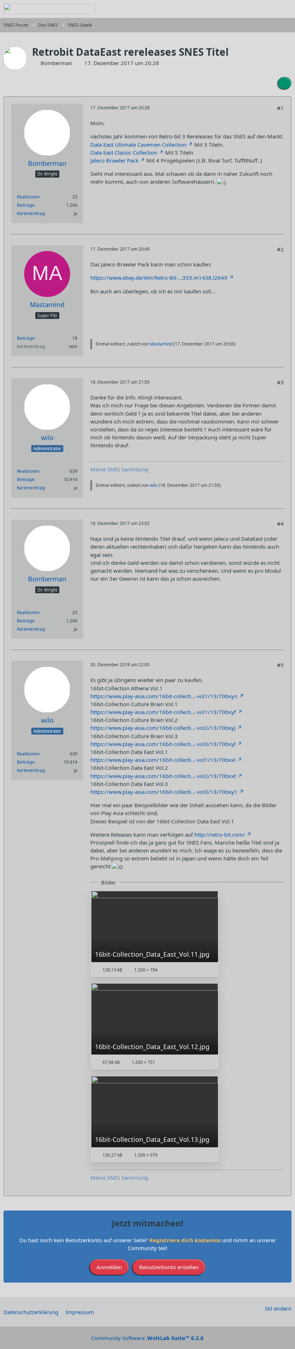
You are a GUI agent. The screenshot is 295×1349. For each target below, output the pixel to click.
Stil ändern (278, 1308)
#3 (280, 382)
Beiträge (25, 205)
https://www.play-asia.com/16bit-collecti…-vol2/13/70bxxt (163, 775)
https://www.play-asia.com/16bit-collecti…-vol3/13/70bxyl (163, 743)
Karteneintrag (31, 213)
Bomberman (56, 63)
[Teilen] (284, 83)
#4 (280, 523)
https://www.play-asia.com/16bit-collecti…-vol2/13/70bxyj (163, 727)
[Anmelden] (267, 9)
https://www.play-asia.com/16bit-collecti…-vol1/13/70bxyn (163, 696)
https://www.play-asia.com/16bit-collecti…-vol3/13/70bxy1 (163, 791)
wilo (154, 485)
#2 (280, 249)
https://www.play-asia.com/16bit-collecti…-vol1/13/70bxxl (163, 759)
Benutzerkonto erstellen (169, 1267)
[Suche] (249, 9)
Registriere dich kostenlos (185, 1240)
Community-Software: (147, 1337)
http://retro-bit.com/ (219, 834)
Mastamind (161, 344)
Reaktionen (28, 197)
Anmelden (109, 1267)
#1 (280, 107)
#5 (280, 664)
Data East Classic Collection (123, 152)
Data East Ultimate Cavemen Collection (138, 144)
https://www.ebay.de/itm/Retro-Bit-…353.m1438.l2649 (158, 277)
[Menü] (285, 9)
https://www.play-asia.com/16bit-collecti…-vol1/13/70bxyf (163, 711)
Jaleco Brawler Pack (114, 160)
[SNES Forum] (49, 9)
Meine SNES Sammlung (119, 469)
